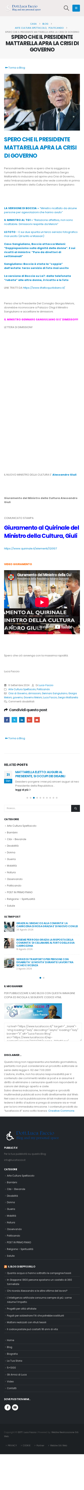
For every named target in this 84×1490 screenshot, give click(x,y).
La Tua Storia (14, 1360)
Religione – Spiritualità (21, 899)
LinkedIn (22, 720)
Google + (29, 720)
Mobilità (12, 865)
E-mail (37, 720)
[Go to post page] (9, 927)
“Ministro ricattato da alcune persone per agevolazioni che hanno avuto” (40, 210)
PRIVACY (12, 1445)
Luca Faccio (50, 697)
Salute (11, 905)
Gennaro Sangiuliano (54, 693)
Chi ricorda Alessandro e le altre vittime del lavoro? (37, 1290)
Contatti (12, 1388)
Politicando (43, 689)
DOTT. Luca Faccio (27, 1432)
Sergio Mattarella (68, 697)
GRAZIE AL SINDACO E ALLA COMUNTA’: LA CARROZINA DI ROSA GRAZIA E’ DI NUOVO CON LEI (47, 924)
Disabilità (13, 845)
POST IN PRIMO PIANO (19, 892)
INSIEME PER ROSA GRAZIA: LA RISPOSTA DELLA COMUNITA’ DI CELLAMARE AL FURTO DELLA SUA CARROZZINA (45, 943)
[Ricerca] (75, 808)
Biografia (12, 1354)
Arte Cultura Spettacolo (22, 689)
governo (18, 697)
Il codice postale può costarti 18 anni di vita (32, 1329)
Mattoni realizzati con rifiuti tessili (26, 1322)
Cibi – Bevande (16, 839)
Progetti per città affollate (21, 1308)
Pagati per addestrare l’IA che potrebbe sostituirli (35, 1315)
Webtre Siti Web (58, 1445)
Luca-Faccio (46, 685)
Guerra (11, 859)
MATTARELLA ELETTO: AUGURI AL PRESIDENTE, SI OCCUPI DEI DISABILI (40, 774)
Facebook (7, 720)
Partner (40, 1445)
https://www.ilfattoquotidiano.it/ (44, 288)
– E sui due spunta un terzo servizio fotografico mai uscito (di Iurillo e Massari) (41, 234)
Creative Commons (61, 1111)
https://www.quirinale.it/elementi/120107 (30, 548)
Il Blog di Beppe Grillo (21, 1266)
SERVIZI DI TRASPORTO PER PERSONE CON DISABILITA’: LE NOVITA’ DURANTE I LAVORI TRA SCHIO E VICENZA (44, 962)
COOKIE (27, 1445)
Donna (11, 852)
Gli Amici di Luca (17, 1374)
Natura (11, 872)
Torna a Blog (16, 68)
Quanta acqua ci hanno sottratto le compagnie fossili (39, 1273)
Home (10, 1340)
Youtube (15, 1407)
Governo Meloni (33, 697)
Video (10, 1381)
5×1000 (11, 1367)
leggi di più (22, 789)
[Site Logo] (24, 8)
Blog (9, 1347)
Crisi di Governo (17, 693)
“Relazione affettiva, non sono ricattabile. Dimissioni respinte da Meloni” (38, 222)
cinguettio (14, 720)
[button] (66, 8)
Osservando (14, 879)
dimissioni (34, 693)
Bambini (12, 832)
